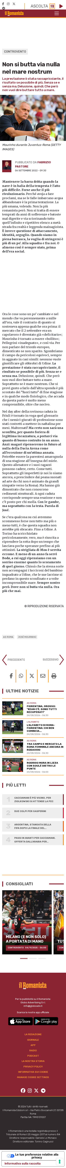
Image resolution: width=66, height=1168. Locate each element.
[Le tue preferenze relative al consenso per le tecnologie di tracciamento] (59, 1161)
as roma (8, 637)
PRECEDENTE (16, 659)
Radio (33, 1050)
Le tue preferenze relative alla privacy (36, 1156)
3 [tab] (42, 958)
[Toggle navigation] (57, 13)
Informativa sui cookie (33, 1072)
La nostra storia (33, 1061)
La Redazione (33, 1034)
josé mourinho (27, 637)
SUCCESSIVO (51, 659)
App (33, 1045)
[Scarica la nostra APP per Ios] (20, 1021)
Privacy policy (33, 1066)
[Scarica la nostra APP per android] (45, 1021)
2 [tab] (33, 958)
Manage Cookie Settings (33, 1077)
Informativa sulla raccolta (23, 1163)
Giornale (33, 1039)
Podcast (33, 1055)
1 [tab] (23, 958)
